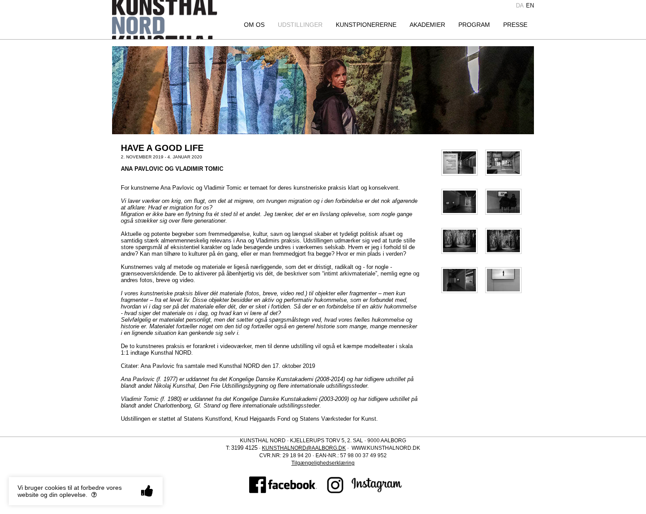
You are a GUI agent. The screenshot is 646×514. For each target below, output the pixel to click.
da (520, 5)
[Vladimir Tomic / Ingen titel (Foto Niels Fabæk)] (459, 279)
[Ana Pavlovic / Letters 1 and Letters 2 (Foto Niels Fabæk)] (459, 201)
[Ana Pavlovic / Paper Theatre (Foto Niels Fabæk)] (459, 240)
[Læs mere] (94, 494)
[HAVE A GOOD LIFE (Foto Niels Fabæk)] (459, 162)
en (530, 5)
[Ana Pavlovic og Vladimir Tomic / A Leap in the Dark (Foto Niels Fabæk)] (503, 162)
